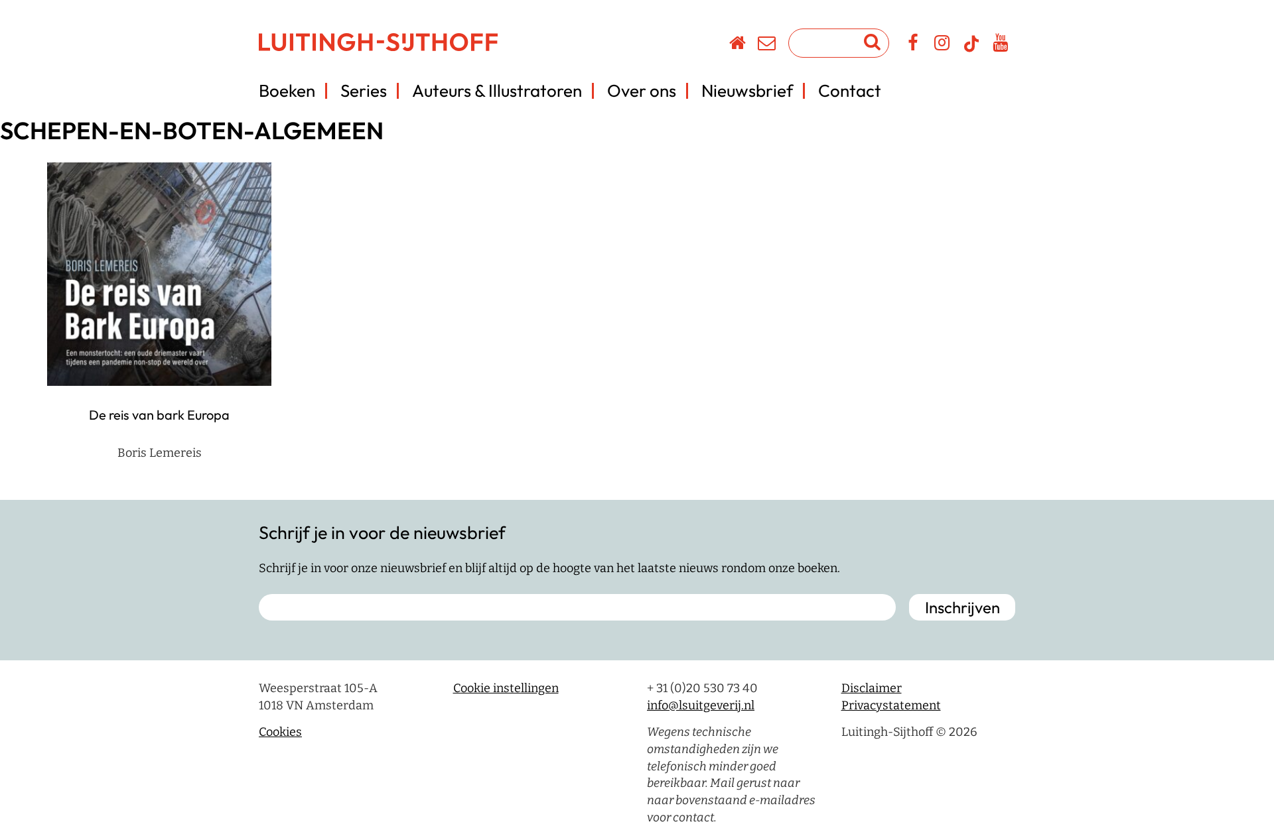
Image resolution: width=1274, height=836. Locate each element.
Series (363, 90)
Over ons (641, 90)
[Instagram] (942, 45)
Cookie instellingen (506, 688)
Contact (849, 90)
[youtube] (1001, 45)
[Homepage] (738, 45)
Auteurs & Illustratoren (497, 90)
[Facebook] (913, 45)
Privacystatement (891, 705)
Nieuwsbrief (747, 90)
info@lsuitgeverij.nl (700, 705)
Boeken (287, 90)
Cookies (280, 732)
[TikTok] (971, 49)
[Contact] (767, 45)
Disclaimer (871, 688)
